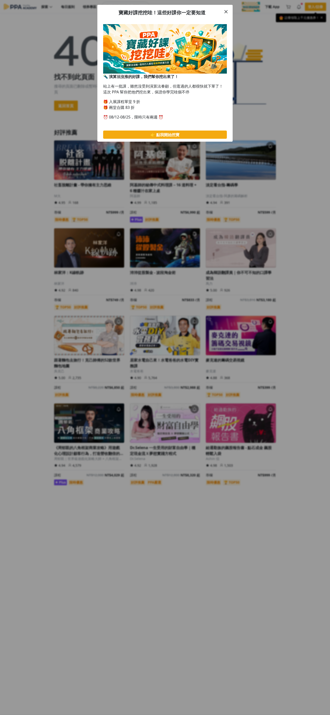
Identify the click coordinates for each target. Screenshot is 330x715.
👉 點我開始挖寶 (165, 134)
